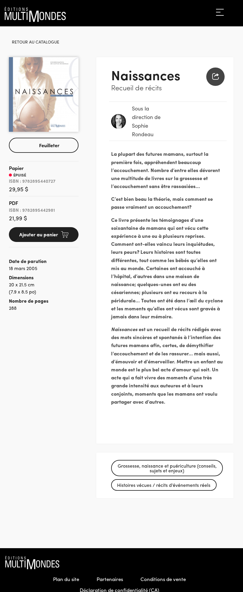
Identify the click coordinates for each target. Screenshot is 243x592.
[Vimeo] (234, 562)
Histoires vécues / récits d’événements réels (163, 485)
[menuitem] (215, 77)
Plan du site (66, 579)
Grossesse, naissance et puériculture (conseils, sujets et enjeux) (167, 468)
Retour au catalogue (35, 42)
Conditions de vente (163, 579)
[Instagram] (221, 562)
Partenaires (110, 579)
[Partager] (215, 77)
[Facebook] (208, 562)
